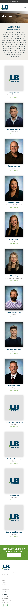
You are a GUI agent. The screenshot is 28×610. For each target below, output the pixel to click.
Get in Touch (14, 555)
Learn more (14, 97)
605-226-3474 (19, 1)
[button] (25, 7)
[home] (4, 7)
